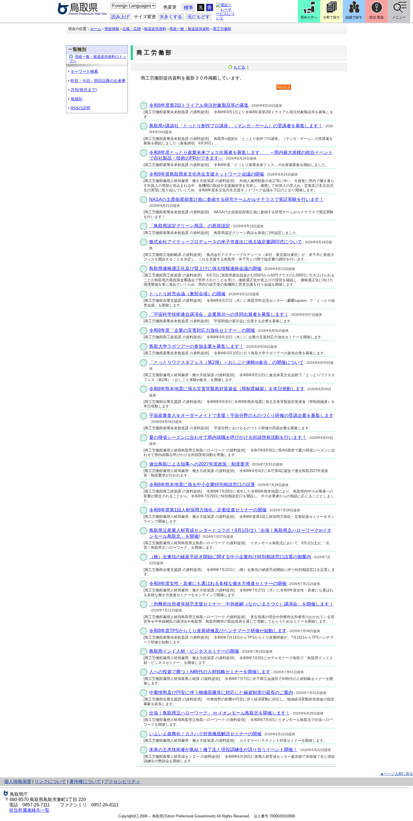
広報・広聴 (131, 29)
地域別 (76, 99)
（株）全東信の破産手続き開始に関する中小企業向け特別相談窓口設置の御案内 (230, 556)
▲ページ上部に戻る (396, 774)
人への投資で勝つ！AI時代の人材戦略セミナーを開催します (209, 671)
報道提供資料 (155, 29)
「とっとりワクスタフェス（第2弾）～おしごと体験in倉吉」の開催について (226, 362)
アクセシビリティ (122, 781)
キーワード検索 (84, 71)
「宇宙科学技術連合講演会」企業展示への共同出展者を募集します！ (219, 314)
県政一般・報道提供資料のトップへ (97, 59)
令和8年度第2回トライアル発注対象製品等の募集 (199, 105)
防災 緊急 (376, 17)
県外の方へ (309, 17)
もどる (239, 67)
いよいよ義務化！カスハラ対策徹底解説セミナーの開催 (205, 733)
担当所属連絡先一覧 (29, 810)
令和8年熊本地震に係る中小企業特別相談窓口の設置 (202, 484)
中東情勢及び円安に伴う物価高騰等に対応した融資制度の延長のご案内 (221, 692)
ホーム (95, 29)
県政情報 (112, 29)
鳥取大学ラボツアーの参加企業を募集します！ (196, 346)
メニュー (399, 17)
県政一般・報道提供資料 (189, 29)
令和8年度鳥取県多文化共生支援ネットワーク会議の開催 (206, 174)
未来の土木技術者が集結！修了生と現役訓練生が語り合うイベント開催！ (223, 749)
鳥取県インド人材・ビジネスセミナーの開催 (194, 651)
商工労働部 (222, 29)
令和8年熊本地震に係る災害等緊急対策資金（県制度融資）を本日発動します (227, 388)
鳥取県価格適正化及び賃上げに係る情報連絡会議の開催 (205, 268)
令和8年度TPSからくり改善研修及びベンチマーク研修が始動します (218, 630)
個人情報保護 (17, 781)
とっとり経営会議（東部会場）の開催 (187, 293)
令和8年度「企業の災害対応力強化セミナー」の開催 (202, 330)
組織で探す (354, 17)
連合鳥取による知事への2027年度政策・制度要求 (199, 464)
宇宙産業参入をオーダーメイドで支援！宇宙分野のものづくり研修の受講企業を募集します (241, 415)
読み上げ (120, 16)
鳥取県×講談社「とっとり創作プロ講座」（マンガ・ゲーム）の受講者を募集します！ (236, 125)
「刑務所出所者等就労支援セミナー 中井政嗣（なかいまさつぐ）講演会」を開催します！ (241, 604)
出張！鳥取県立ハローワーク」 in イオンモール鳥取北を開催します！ (219, 713)
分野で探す (331, 17)
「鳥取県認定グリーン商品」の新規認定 (189, 225)
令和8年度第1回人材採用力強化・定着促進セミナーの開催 (208, 509)
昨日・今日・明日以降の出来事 (98, 80)
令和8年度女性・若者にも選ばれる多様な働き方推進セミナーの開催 (218, 583)
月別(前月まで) (84, 89)
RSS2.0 (283, 87)
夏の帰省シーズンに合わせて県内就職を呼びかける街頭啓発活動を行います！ (228, 437)
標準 (188, 7)
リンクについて (50, 781)
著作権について (85, 781)
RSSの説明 (80, 108)
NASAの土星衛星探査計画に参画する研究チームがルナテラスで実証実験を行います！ (236, 199)
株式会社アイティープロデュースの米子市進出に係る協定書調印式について (225, 241)
